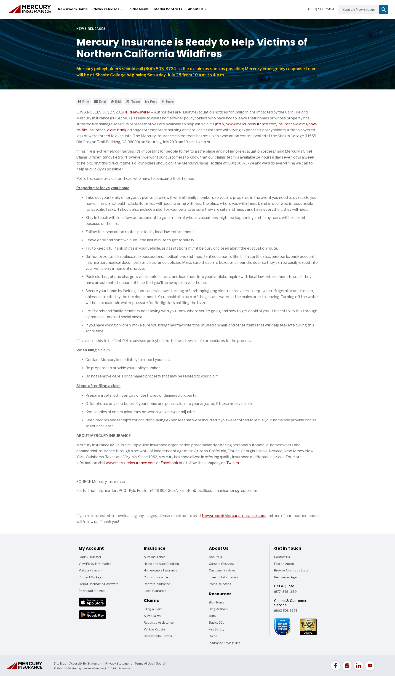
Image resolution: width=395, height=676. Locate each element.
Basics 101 (216, 623)
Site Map (60, 663)
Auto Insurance (154, 557)
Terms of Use (144, 663)
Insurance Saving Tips (224, 643)
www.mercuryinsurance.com (130, 463)
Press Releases (220, 584)
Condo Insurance (156, 577)
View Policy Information (95, 564)
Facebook (169, 463)
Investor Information (223, 577)
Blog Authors (218, 610)
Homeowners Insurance (160, 570)
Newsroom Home (73, 9)
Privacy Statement (118, 663)
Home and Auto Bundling (161, 564)
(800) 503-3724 (285, 610)
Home (215, 637)
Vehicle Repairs (155, 629)
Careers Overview (221, 564)
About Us (195, 9)
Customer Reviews (222, 570)
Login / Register (90, 557)
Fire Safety (216, 630)
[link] (335, 665)
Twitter (232, 463)
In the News (138, 9)
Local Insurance (155, 591)
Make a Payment (90, 570)
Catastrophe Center (158, 636)
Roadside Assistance (159, 622)
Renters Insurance (157, 584)
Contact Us (282, 557)
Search (161, 663)
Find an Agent (284, 564)
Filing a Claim (153, 609)
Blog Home (216, 603)
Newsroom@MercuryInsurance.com (233, 516)
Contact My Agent (91, 577)
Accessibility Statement (85, 663)
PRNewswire (137, 112)
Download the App (92, 591)
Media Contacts (168, 9)
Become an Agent (287, 577)
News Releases (106, 9)
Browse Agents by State (291, 570)
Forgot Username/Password (98, 584)
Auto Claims (152, 616)
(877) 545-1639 (285, 591)
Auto (215, 616)
